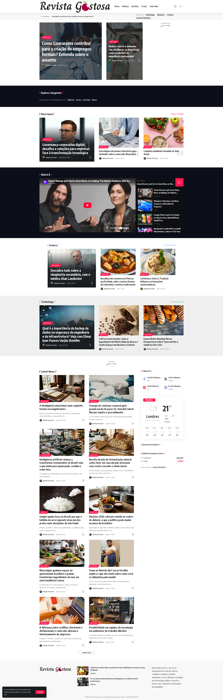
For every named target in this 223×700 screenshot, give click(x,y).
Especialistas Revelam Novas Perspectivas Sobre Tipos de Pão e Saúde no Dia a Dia (161, 341)
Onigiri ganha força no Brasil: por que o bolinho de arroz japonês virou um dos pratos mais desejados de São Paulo (60, 520)
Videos (94, 100)
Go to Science (169, 245)
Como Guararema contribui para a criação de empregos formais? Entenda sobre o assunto (66, 51)
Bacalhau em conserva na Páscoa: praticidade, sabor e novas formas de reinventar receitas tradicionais (118, 281)
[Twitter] (172, 379)
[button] (133, 16)
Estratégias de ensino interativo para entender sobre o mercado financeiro (117, 152)
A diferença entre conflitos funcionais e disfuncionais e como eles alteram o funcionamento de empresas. (60, 631)
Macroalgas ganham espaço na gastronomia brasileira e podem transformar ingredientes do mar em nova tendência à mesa (59, 575)
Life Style (86, 100)
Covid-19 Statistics (143, 18)
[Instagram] (172, 388)
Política (93, 512)
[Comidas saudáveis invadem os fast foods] (164, 133)
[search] (175, 6)
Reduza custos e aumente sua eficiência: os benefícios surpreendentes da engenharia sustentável (124, 51)
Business (160, 15)
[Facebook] (151, 379)
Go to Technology (176, 302)
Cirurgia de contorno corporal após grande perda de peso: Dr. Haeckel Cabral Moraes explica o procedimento (111, 409)
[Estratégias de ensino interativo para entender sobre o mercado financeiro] (119, 133)
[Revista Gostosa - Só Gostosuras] (75, 6)
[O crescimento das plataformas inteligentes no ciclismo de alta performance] (83, 681)
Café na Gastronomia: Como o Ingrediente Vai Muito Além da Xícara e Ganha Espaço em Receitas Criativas (118, 341)
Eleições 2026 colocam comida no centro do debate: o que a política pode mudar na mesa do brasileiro (111, 520)
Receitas (105, 274)
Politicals (70, 100)
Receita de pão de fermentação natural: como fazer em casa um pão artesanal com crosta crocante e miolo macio (110, 463)
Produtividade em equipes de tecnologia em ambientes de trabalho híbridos (111, 629)
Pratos (148, 147)
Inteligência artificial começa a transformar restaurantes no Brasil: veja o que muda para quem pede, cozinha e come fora (61, 464)
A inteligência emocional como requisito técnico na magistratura (72, 16)
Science (170, 15)
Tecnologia (45, 455)
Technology (150, 15)
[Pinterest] (151, 388)
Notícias (46, 37)
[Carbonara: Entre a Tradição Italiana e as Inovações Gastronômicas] (157, 262)
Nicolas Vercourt (50, 65)
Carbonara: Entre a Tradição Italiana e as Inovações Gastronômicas (154, 281)
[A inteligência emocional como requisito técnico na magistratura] (61, 388)
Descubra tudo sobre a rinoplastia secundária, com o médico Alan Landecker (70, 274)
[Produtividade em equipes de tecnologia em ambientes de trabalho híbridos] (111, 610)
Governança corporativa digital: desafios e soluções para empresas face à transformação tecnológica (66, 149)
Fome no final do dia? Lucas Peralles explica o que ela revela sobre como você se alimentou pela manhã (111, 574)
